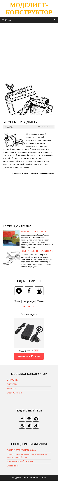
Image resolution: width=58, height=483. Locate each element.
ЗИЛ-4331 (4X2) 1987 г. (34, 231)
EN (29, 307)
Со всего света (47, 127)
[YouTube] (39, 290)
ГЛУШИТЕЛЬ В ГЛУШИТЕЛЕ (37, 251)
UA (33, 307)
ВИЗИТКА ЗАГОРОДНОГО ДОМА (21, 450)
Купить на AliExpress (29, 356)
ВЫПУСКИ (11, 388)
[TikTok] (36, 426)
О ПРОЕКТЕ (12, 380)
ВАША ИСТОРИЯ (14, 393)
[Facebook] (29, 290)
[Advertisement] (29, 52)
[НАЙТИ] (54, 20)
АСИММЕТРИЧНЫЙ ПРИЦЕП (20, 461)
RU (24, 307)
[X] (29, 426)
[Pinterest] (29, 419)
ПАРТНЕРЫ (12, 384)
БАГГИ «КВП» (13, 466)
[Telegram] (19, 290)
